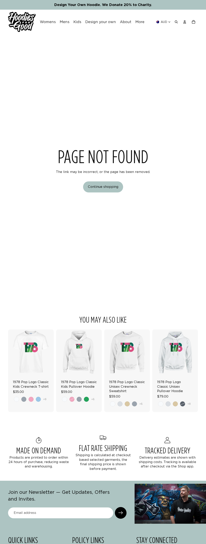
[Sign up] (121, 513)
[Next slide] (49, 352)
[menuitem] (139, 22)
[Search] (176, 21)
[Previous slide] (12, 352)
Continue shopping (103, 187)
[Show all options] (44, 399)
